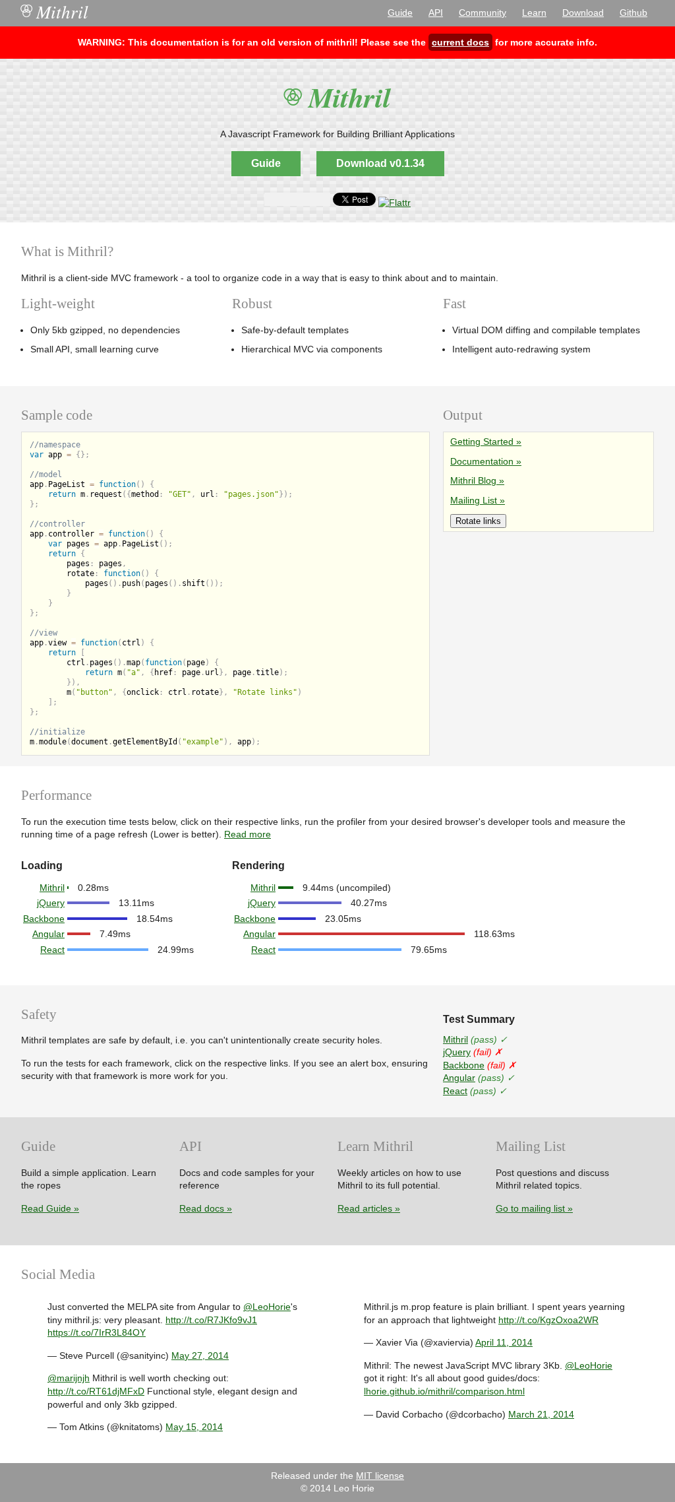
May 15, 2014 (194, 1426)
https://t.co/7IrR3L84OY (96, 1332)
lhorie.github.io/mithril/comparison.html (444, 1391)
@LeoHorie (267, 1306)
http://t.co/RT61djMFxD (95, 1391)
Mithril (54, 11)
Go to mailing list (530, 1208)
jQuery (51, 903)
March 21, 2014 (541, 1414)
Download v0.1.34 (380, 163)
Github (633, 12)
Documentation (482, 461)
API (435, 12)
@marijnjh (68, 1378)
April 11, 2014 (504, 1342)
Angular (48, 934)
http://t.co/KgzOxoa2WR (548, 1320)
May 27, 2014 (200, 1355)
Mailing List (473, 500)
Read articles (365, 1208)
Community (482, 12)
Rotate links (478, 521)
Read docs (201, 1208)
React (52, 949)
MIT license (380, 1475)
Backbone (44, 918)
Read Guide (46, 1208)
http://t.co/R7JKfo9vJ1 (211, 1320)
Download (583, 12)
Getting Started (482, 441)
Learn (534, 12)
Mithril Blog (473, 480)
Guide (400, 12)
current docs (460, 42)
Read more (247, 834)
